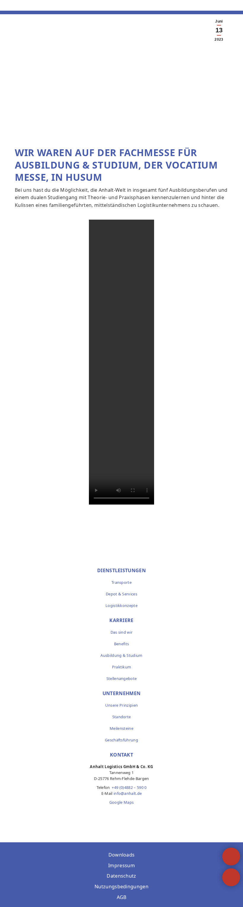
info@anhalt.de (127, 793)
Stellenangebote (121, 678)
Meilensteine (121, 728)
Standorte (121, 716)
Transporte (121, 582)
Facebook (109, 814)
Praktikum (121, 667)
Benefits (121, 643)
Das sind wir (122, 632)
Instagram (121, 814)
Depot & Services (121, 594)
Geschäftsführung (121, 740)
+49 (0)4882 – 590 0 (129, 787)
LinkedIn (134, 814)
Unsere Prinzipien (121, 705)
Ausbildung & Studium (121, 655)
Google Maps (121, 802)
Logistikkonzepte (121, 605)
